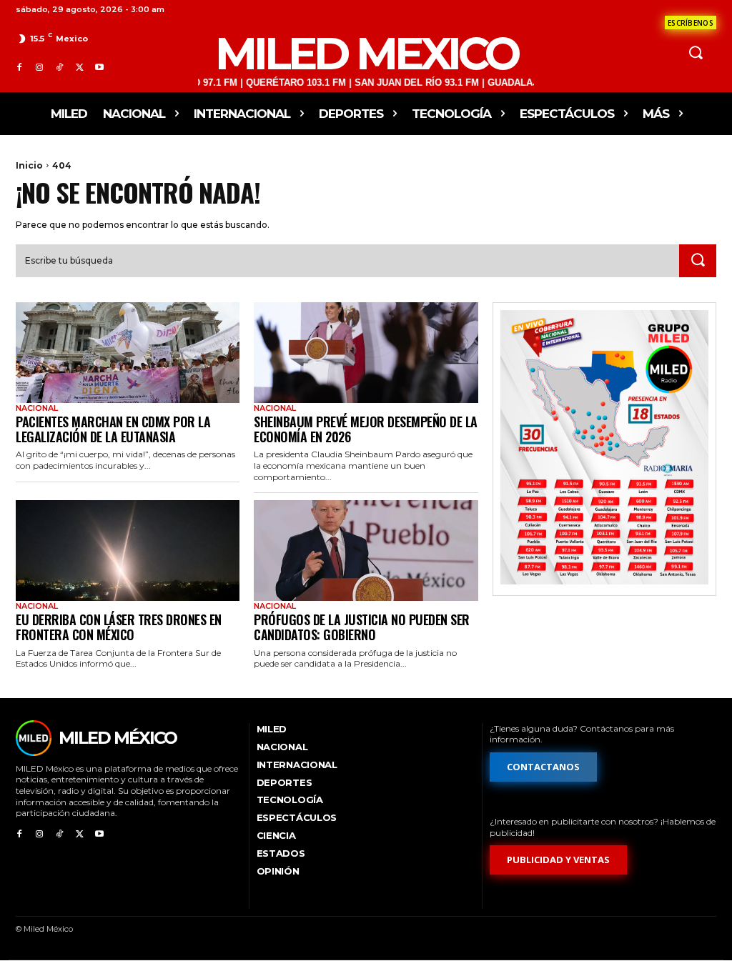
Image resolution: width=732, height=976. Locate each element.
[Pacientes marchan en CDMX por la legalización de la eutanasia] (127, 352)
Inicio (29, 165)
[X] (79, 67)
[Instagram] (39, 67)
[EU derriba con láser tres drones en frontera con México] (127, 550)
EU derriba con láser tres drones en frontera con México (119, 627)
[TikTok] (59, 67)
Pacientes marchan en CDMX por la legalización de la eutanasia (113, 429)
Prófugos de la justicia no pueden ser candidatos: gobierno (362, 627)
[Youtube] (99, 67)
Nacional (37, 408)
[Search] (697, 260)
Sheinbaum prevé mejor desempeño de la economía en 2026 (366, 429)
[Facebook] (19, 67)
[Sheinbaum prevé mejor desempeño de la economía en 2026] (366, 352)
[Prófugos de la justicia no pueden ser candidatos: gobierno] (366, 550)
